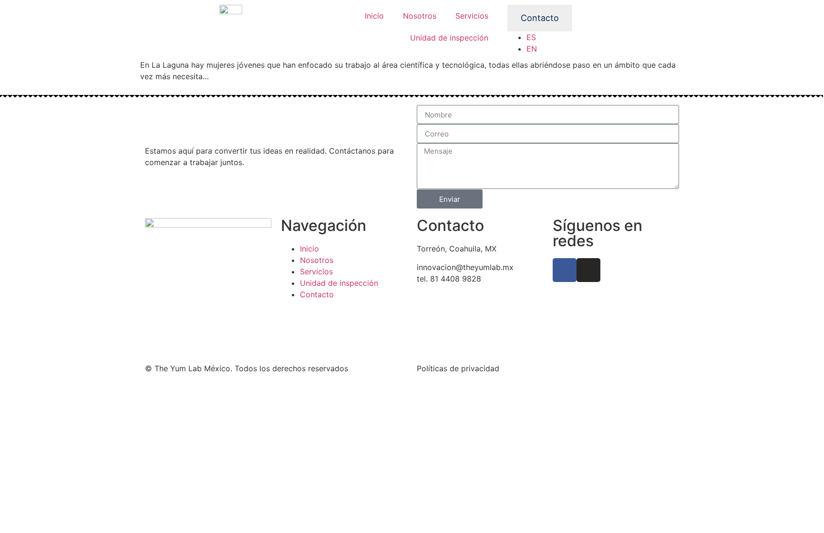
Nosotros (419, 16)
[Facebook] (565, 270)
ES (531, 37)
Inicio (374, 16)
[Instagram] (588, 270)
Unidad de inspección (449, 37)
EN (531, 48)
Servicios (471, 16)
